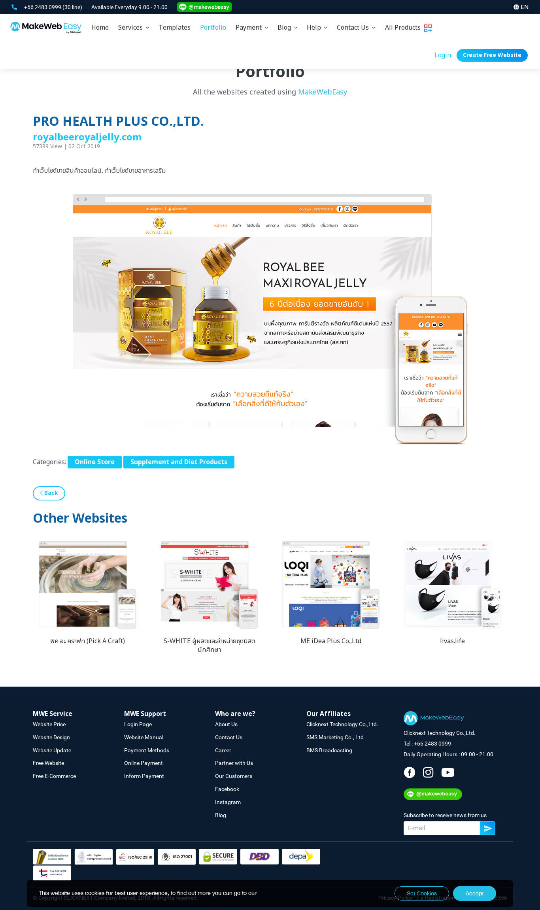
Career (223, 750)
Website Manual (143, 737)
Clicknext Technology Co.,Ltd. (342, 724)
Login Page (138, 724)
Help (315, 27)
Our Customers (233, 776)
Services (132, 27)
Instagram (228, 802)
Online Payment (143, 763)
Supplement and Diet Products (178, 462)
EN (525, 7)
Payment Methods (146, 750)
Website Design (51, 737)
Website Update (52, 750)
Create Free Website (492, 55)
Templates (175, 27)
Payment (250, 27)
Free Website (48, 763)
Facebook (227, 789)
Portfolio (213, 27)
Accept (474, 893)
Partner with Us (234, 763)
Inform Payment (144, 776)
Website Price (49, 724)
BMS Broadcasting (329, 750)
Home (100, 27)
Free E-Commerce (54, 776)
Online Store (95, 462)
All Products (404, 27)
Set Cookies (422, 893)
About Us (226, 724)
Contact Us (354, 27)
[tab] (133, 28)
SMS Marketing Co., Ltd (335, 737)
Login (442, 55)
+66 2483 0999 (43, 7)
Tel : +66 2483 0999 (427, 743)
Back (50, 493)
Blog (286, 27)
